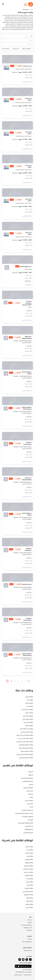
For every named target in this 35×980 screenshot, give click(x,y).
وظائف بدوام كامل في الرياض (24, 735)
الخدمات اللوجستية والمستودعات (24, 813)
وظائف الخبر (30, 706)
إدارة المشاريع (29, 826)
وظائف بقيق (29, 901)
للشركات (29, 939)
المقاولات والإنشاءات (27, 816)
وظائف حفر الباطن (28, 869)
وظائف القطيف (29, 875)
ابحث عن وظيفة (28, 950)
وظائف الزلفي (29, 904)
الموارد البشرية (29, 800)
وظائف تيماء (29, 879)
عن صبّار (30, 920)
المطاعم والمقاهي (27, 781)
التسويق (30, 775)
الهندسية (30, 820)
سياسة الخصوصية (28, 975)
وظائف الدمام (29, 703)
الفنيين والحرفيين (28, 832)
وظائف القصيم (29, 859)
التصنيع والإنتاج (29, 829)
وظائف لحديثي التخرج (27, 732)
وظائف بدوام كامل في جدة (25, 738)
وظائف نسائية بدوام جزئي (26, 748)
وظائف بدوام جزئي (28, 719)
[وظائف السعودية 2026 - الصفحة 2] (7, 681)
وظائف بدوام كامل (28, 716)
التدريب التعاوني (27, 927)
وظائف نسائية (29, 725)
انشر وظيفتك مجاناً (27, 941)
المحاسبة (30, 794)
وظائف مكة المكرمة (27, 709)
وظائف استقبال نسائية (27, 751)
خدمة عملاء (29, 791)
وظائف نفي (30, 885)
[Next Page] (7, 681)
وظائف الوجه (29, 898)
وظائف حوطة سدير (28, 891)
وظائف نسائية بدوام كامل (26, 745)
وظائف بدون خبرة (28, 722)
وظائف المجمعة (28, 866)
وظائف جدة (30, 700)
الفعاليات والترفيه (28, 788)
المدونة (30, 922)
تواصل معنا (29, 930)
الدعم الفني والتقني (27, 810)
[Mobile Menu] (3, 4)
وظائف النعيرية (29, 888)
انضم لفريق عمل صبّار (26, 925)
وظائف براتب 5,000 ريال (26, 729)
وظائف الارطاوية (28, 895)
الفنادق (31, 784)
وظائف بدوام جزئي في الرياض (24, 742)
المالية (31, 797)
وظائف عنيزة (29, 882)
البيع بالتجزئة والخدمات (27, 778)
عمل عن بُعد (16, 49)
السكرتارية (30, 804)
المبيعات (30, 772)
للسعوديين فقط (26, 49)
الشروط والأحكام (18, 975)
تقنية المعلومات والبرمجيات (25, 823)
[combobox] (16, 36)
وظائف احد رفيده (28, 872)
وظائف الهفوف (29, 863)
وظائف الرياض (29, 697)
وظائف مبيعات (29, 713)
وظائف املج (29, 907)
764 (11, 681)
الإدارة (31, 807)
